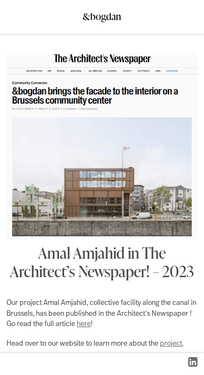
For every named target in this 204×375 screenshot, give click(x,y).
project (171, 343)
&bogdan (102, 13)
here (84, 324)
